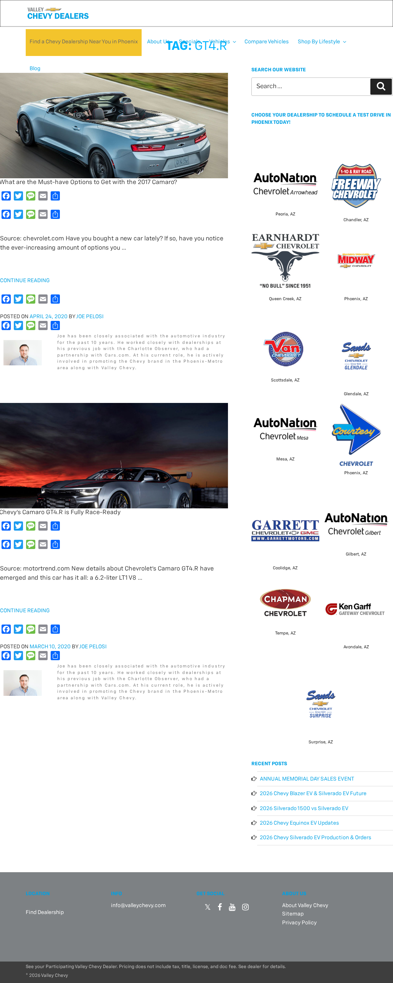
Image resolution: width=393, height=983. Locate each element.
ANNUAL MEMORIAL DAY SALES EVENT (307, 779)
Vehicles (219, 41)
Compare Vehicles (266, 41)
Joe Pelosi (90, 316)
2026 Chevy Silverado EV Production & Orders (315, 837)
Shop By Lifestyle (319, 41)
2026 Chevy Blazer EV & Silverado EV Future (313, 793)
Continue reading (25, 280)
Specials (189, 41)
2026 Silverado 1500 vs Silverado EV (304, 808)
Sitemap (293, 914)
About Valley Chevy (305, 905)
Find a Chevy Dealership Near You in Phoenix (84, 41)
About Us (158, 41)
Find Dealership (45, 912)
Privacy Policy (299, 922)
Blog (35, 68)
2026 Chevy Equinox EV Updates (299, 823)
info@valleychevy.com (138, 905)
